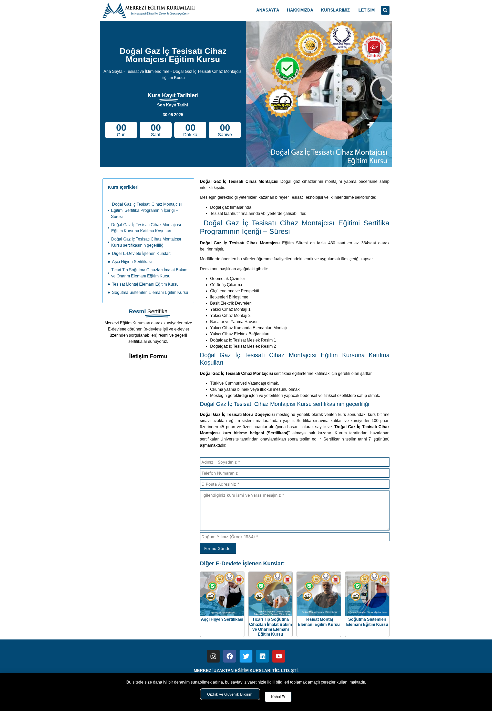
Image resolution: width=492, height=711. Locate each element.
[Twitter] (246, 656)
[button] (385, 10)
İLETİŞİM (366, 10)
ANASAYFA (267, 10)
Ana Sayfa (113, 71)
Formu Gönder (218, 548)
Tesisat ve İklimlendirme (147, 71)
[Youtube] (278, 656)
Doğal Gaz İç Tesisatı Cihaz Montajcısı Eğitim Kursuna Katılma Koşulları (146, 228)
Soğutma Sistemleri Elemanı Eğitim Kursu (150, 292)
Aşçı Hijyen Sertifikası (132, 261)
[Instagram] (213, 656)
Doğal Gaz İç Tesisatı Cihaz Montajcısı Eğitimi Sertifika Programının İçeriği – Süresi (146, 210)
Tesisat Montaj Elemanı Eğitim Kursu (145, 284)
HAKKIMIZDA (300, 10)
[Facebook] (229, 656)
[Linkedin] (262, 656)
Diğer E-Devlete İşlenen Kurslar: (141, 253)
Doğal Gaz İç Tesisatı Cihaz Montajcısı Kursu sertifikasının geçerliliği (146, 242)
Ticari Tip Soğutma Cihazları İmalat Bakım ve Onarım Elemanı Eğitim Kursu (149, 273)
